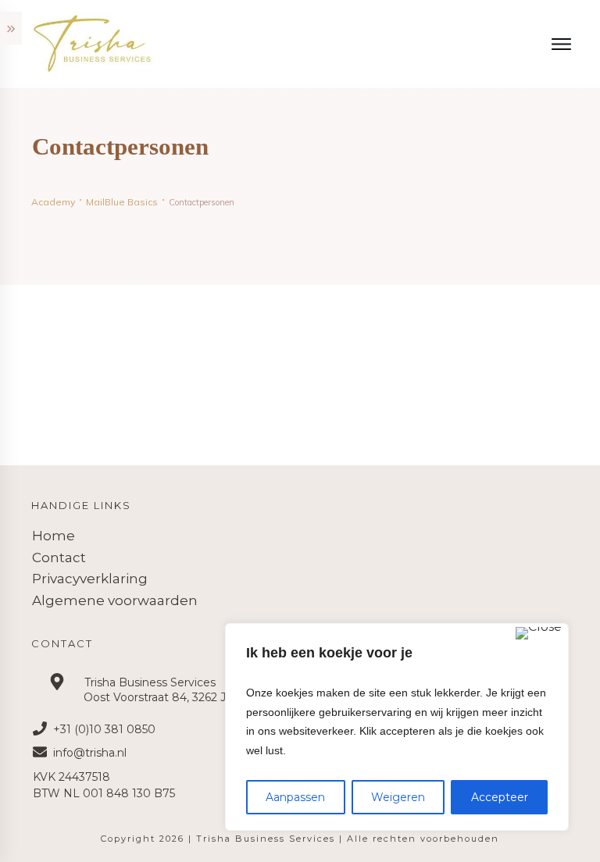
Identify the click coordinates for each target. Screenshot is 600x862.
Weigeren (398, 797)
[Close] (539, 633)
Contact (59, 557)
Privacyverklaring (90, 578)
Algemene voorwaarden (115, 600)
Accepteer (499, 797)
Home (53, 535)
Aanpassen (295, 797)
